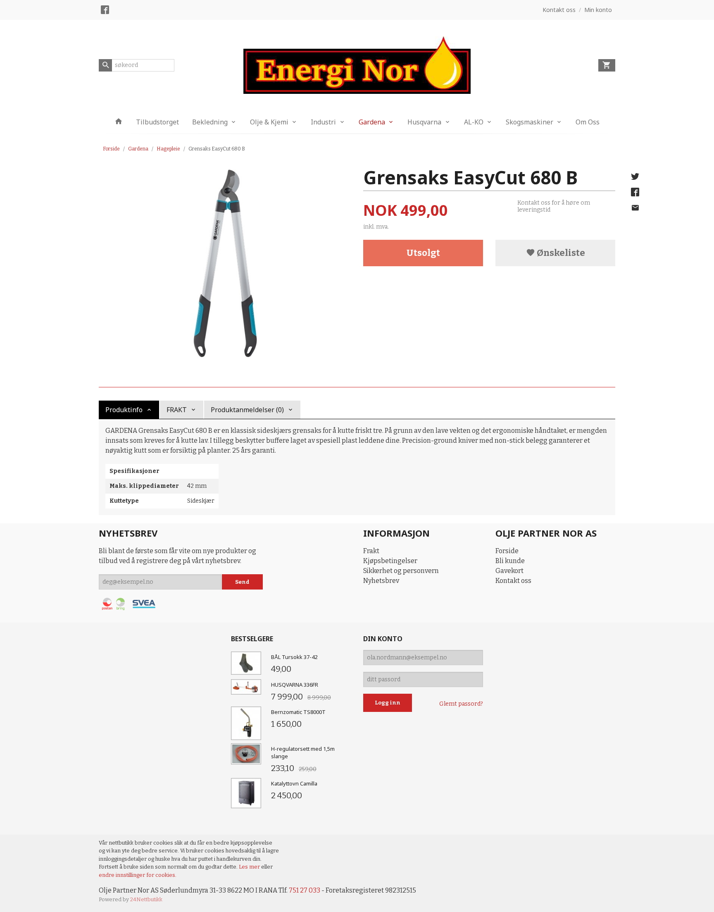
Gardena (372, 122)
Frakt (371, 551)
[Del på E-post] (635, 208)
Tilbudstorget (157, 122)
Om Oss (588, 122)
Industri (323, 122)
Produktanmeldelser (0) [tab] (247, 409)
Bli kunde (510, 561)
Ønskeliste (560, 252)
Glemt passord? (461, 703)
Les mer (250, 867)
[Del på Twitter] (635, 176)
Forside (111, 149)
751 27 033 (304, 890)
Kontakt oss (513, 581)
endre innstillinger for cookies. (137, 875)
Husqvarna (424, 122)
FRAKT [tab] (177, 409)
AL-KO (473, 122)
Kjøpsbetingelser (390, 561)
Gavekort (509, 571)
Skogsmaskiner (529, 122)
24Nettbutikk (146, 899)
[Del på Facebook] (635, 192)
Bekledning (210, 122)
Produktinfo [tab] (124, 409)
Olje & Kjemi (269, 122)
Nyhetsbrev (381, 581)
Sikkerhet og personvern (401, 571)
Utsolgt (423, 252)
